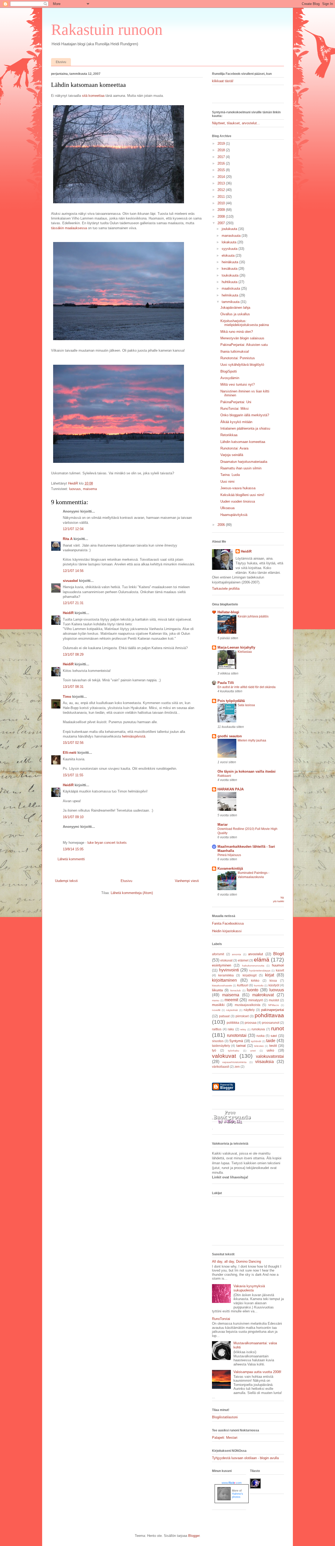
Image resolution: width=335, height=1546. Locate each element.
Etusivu (61, 62)
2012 (221, 190)
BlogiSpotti (228, 371)
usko (270, 1050)
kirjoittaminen (224, 980)
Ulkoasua (227, 508)
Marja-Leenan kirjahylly (236, 647)
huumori (278, 965)
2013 (221, 183)
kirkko (255, 980)
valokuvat (224, 1056)
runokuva (258, 1029)
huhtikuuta (230, 282)
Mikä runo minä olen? (236, 332)
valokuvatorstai (270, 1056)
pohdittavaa (269, 1015)
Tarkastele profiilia (225, 589)
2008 (221, 216)
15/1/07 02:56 (73, 743)
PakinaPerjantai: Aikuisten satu (244, 345)
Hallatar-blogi (228, 612)
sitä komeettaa (93, 96)
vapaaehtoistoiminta (234, 1062)
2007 (221, 223)
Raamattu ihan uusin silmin (240, 468)
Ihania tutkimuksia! (234, 351)
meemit (231, 1000)
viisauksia (264, 1061)
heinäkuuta (230, 262)
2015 (221, 170)
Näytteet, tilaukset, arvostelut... (236, 123)
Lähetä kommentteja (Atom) (132, 893)
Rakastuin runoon (107, 29)
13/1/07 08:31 (73, 687)
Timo (67, 697)
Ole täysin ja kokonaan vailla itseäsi (246, 771)
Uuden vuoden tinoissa (237, 501)
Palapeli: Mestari (224, 1438)
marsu (215, 1000)
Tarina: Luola (230, 475)
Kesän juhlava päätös (253, 616)
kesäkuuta (230, 269)
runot (277, 1028)
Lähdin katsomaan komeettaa (242, 442)
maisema (90, 489)
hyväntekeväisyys (259, 970)
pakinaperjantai (272, 1010)
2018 (221, 150)
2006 (221, 525)
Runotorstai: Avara (234, 448)
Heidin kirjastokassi (227, 931)
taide (270, 1040)
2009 (221, 210)
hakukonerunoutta (253, 965)
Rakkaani (224, 776)
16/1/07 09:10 (73, 817)
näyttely (249, 1009)
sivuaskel (70, 581)
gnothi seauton (229, 736)
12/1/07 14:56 (73, 571)
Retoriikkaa (228, 435)
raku (231, 1029)
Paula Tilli (225, 683)
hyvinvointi (229, 970)
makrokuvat (263, 995)
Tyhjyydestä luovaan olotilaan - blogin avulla (245, 1458)
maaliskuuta (231, 288)
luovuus (75, 489)
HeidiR (68, 613)
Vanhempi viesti (187, 881)
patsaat (224, 1016)
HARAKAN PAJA (230, 789)
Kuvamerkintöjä (230, 868)
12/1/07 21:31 (73, 603)
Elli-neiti (69, 753)
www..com (232, 1482)
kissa (273, 980)
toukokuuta (230, 275)
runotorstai (237, 1035)
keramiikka (226, 975)
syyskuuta (230, 249)
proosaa (250, 1022)
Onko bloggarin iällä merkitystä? (244, 415)
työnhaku (233, 1050)
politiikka (233, 1022)
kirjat (269, 975)
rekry (243, 1029)
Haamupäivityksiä (233, 515)
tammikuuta (231, 302)
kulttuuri (242, 985)
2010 (221, 203)
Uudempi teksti (66, 881)
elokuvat (226, 960)
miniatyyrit (255, 1000)
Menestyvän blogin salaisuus (242, 338)
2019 (221, 143)
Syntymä (236, 1041)
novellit (216, 1010)
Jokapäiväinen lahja (235, 308)
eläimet (243, 960)
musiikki (218, 1005)
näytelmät (232, 1010)
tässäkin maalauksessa (69, 228)
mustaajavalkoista (247, 1005)
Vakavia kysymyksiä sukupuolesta (249, 1288)
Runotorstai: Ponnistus (237, 358)
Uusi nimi (227, 482)
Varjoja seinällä (231, 455)
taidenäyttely (221, 1045)
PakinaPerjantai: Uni (235, 402)
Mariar (222, 825)
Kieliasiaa (245, 652)
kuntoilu (259, 985)
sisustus (218, 1041)
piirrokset (242, 1016)
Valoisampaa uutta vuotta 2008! (257, 1372)
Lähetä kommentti (71, 859)
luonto (252, 990)
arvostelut (255, 954)
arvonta (236, 954)
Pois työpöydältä (231, 701)
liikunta (217, 990)
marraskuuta (232, 236)
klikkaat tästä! (222, 81)
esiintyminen (221, 965)
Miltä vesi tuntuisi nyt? (237, 384)
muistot (274, 1000)
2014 (221, 177)
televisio (259, 1045)
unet (253, 1050)
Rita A (67, 539)
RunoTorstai (221, 1319)
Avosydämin (229, 378)
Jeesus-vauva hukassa (237, 488)
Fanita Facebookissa (228, 923)
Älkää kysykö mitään (236, 422)
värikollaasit (220, 1066)
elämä (261, 960)
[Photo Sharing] (118, 204)
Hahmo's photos (237, 1495)
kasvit (280, 970)
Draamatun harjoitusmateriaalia (243, 462)
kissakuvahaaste (222, 985)
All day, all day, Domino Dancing (236, 1261)
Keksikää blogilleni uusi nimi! (242, 495)
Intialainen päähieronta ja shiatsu (245, 428)
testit (273, 1046)
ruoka (260, 1035)
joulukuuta (230, 229)
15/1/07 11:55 (73, 775)
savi (274, 1036)
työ (214, 1050)
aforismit (218, 954)
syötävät (256, 1041)
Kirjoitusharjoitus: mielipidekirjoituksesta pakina (244, 323)
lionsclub (235, 990)
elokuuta (229, 255)
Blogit (278, 954)
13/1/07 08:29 (73, 654)
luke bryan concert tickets (107, 843)
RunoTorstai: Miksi (234, 409)
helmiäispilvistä (133, 736)
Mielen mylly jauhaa (252, 740)
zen (237, 1066)
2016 (221, 163)
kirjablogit (249, 975)
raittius (216, 1029)
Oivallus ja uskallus (235, 314)
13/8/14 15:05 (73, 849)
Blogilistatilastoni (225, 1417)
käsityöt (274, 985)
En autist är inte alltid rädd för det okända (246, 687)
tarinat (241, 1046)
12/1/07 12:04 (73, 529)
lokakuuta (229, 242)
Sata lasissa (246, 705)
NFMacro (273, 1005)
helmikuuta (230, 295)
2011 (221, 197)
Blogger (193, 1536)
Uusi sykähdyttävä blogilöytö (242, 365)
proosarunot (270, 1022)
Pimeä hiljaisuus (229, 855)
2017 (221, 157)
